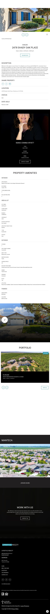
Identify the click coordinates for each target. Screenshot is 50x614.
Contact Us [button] (25, 518)
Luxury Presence (24, 606)
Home (3, 566)
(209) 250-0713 (5, 553)
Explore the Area (25, 482)
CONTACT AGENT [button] (25, 161)
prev (23, 34)
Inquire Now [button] (25, 55)
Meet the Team (5, 568)
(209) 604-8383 (25, 152)
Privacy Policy (14, 609)
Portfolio (4, 570)
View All (45, 387)
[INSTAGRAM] (6, 579)
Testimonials (5, 572)
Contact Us (5, 574)
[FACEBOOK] (3, 579)
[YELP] (10, 579)
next (26, 34)
